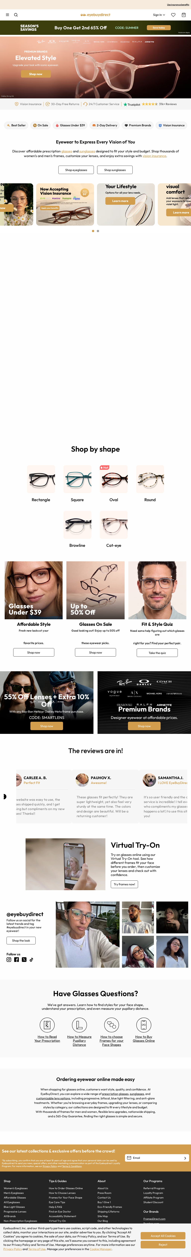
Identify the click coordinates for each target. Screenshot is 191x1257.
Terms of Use (37, 1249)
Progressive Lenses (15, 1211)
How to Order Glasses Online (66, 1188)
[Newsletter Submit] (185, 1158)
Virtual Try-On (57, 1221)
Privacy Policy (50, 1166)
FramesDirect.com (154, 1218)
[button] (93, 231)
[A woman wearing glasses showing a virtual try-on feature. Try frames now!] (65, 864)
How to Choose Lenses (62, 1193)
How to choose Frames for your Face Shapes (112, 1041)
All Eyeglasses (12, 1202)
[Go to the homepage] (95, 15)
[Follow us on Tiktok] (31, 959)
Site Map (103, 1216)
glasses (66, 151)
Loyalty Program (153, 1193)
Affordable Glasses (15, 1197)
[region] (27, 104)
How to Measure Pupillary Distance (79, 1041)
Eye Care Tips (57, 1202)
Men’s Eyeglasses (14, 1193)
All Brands (10, 1216)
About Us (103, 1188)
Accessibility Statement (62, 1216)
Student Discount (153, 1202)
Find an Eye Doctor (60, 1211)
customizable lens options (53, 1098)
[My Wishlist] (173, 14)
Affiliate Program (153, 1197)
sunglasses (87, 151)
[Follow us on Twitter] (24, 959)
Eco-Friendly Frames (110, 1207)
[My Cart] (183, 14)
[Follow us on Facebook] (16, 959)
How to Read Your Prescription (47, 1039)
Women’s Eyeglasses (16, 1188)
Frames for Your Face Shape (65, 1197)
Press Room (104, 1193)
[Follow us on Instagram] (9, 959)
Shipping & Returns (108, 1211)
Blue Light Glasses (14, 1207)
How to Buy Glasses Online (144, 1039)
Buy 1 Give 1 (104, 1202)
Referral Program (154, 1188)
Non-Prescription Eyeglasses (20, 1221)
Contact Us (104, 1197)
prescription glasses (115, 1094)
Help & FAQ (55, 1207)
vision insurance (154, 156)
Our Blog (103, 1221)
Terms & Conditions (72, 1166)
